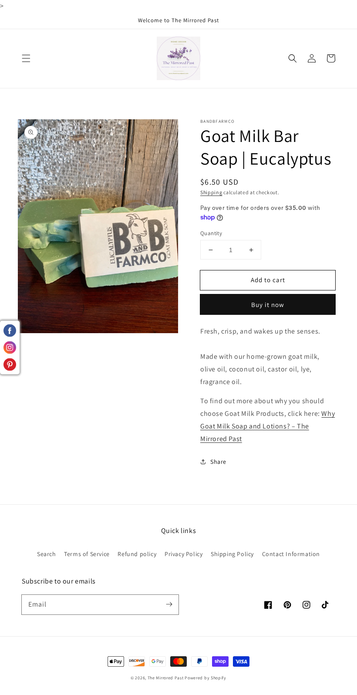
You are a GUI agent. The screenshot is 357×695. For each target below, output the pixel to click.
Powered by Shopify (205, 678)
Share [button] (218, 462)
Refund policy (137, 554)
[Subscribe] (168, 604)
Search (46, 554)
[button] (26, 58)
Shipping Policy (232, 554)
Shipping (211, 192)
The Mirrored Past (166, 678)
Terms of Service (87, 554)
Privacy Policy (183, 554)
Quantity (211, 233)
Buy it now (267, 304)
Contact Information (291, 554)
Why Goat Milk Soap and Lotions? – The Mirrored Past (267, 426)
